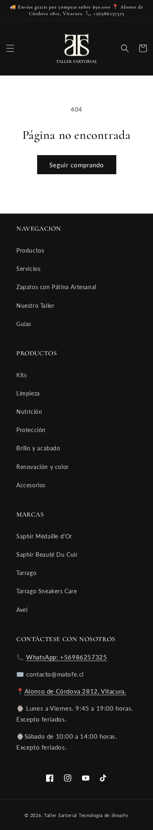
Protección (31, 429)
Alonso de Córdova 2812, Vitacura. (75, 691)
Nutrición (29, 411)
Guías (23, 323)
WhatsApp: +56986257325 (66, 657)
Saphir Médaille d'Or (44, 536)
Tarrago (26, 572)
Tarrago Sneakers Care (46, 591)
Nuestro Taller (35, 305)
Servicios (28, 268)
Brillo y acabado (38, 448)
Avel (21, 609)
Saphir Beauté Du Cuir (47, 554)
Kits (21, 375)
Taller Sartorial (60, 815)
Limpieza (28, 393)
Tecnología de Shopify (104, 815)
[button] (10, 48)
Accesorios (31, 485)
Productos (30, 250)
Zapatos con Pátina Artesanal (56, 286)
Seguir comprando (76, 165)
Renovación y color (42, 466)
